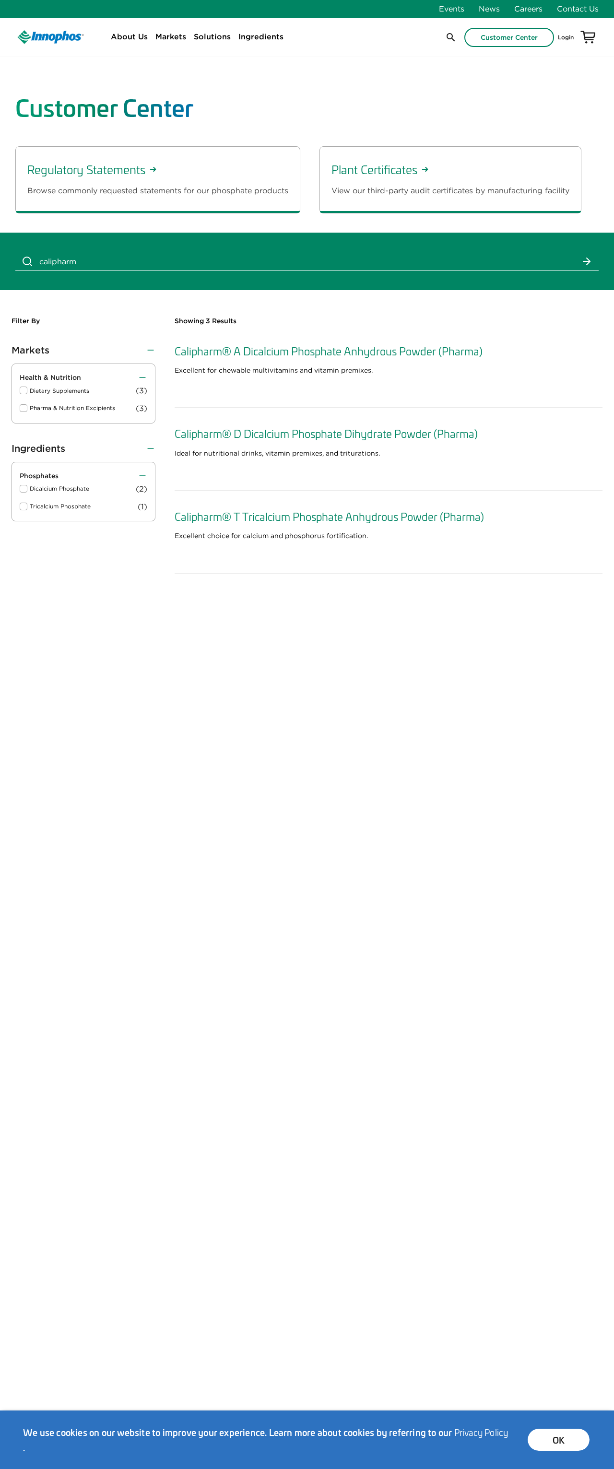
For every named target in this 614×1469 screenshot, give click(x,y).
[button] (449, 37)
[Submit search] (587, 261)
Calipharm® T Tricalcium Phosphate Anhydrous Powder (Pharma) (329, 516)
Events (451, 8)
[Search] (27, 261)
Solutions (212, 36)
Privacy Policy (481, 1432)
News (489, 8)
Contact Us (578, 8)
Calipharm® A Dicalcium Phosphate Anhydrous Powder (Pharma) (329, 350)
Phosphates (39, 475)
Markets (170, 36)
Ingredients (260, 36)
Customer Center (509, 37)
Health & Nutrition (50, 377)
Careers (528, 8)
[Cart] (588, 37)
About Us (129, 36)
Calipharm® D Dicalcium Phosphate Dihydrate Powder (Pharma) (326, 433)
